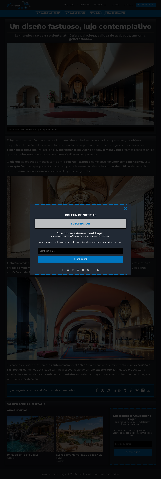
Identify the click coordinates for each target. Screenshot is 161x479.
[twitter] (68, 270)
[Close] (125, 208)
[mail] (93, 270)
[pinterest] (78, 270)
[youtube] (83, 270)
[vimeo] (88, 270)
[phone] (98, 270)
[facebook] (63, 270)
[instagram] (73, 270)
